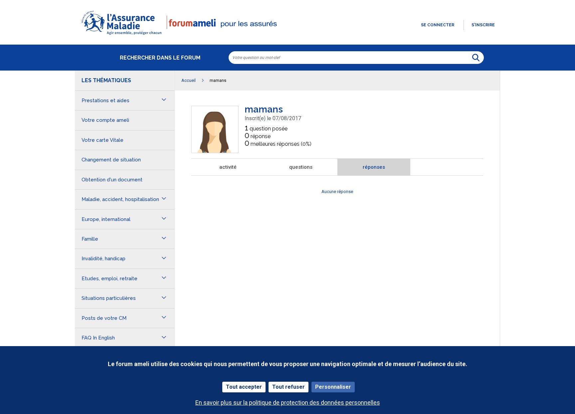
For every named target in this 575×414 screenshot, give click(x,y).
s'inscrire (483, 25)
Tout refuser (288, 387)
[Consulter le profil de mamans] (215, 151)
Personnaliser (333, 387)
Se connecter (437, 25)
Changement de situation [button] (111, 160)
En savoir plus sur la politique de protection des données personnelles (287, 402)
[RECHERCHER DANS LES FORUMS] (476, 57)
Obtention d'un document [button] (112, 180)
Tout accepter (244, 387)
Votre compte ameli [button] (105, 120)
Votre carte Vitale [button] (102, 140)
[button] (287, 35)
